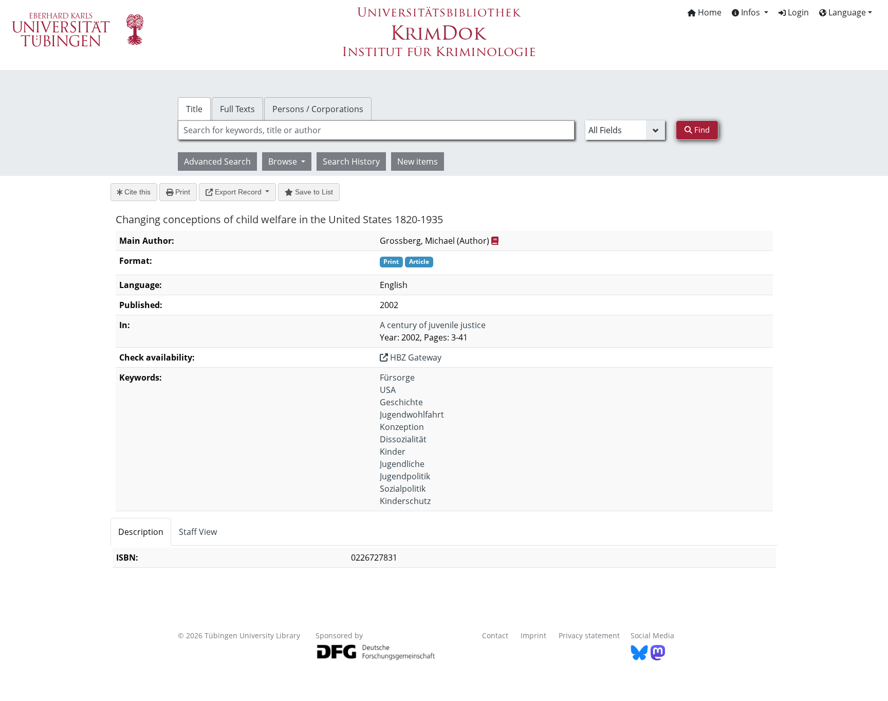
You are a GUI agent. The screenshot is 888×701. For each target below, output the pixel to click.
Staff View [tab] (198, 531)
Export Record (238, 192)
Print (181, 192)
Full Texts (237, 109)
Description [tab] (140, 531)
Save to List (313, 192)
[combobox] (376, 130)
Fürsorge (397, 377)
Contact (495, 635)
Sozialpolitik (402, 488)
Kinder (392, 451)
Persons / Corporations (317, 109)
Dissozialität (403, 439)
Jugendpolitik (405, 476)
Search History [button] (351, 161)
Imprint (533, 635)
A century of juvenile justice (433, 325)
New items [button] (417, 161)
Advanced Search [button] (217, 161)
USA (388, 390)
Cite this (136, 192)
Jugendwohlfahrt (412, 414)
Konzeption (402, 427)
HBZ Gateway (414, 357)
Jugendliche (402, 464)
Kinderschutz (405, 501)
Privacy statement (589, 635)
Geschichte (401, 402)
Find (701, 129)
